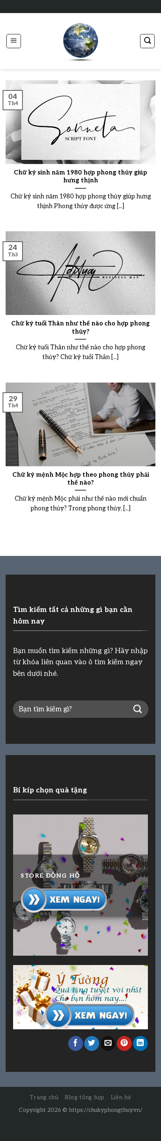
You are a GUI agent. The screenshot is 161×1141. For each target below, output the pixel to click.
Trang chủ (44, 1097)
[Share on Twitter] (91, 1043)
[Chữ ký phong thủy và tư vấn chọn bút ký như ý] (80, 41)
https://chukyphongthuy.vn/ (106, 1110)
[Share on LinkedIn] (140, 1043)
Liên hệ (121, 1097)
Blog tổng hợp (84, 1097)
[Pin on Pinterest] (124, 1043)
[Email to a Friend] (108, 1043)
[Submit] (137, 709)
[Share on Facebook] (75, 1043)
